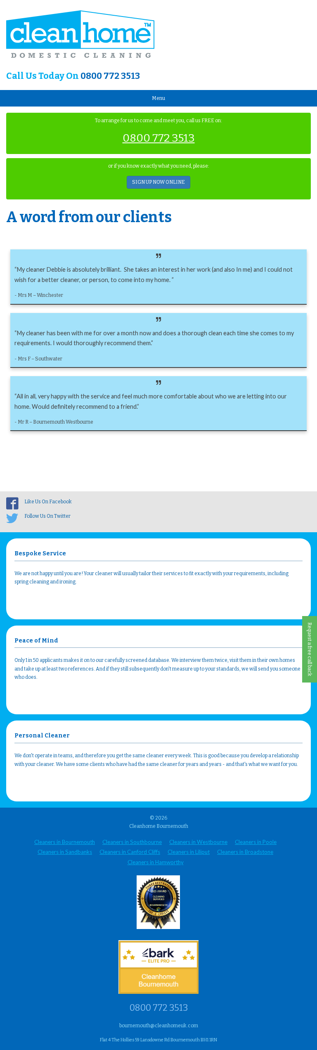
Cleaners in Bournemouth (64, 842)
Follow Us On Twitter (47, 516)
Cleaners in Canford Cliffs (129, 852)
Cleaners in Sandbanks (65, 852)
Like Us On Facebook (48, 502)
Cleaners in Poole (256, 842)
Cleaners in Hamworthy (156, 862)
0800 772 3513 (110, 76)
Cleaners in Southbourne (132, 842)
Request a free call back (309, 649)
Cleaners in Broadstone (245, 852)
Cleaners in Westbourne (198, 842)
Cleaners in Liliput (189, 852)
